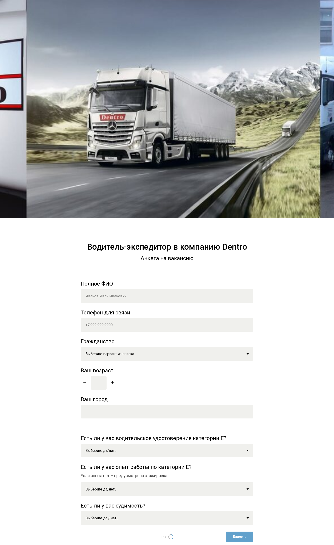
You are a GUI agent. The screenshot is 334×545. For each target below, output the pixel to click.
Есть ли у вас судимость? (113, 506)
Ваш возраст (97, 370)
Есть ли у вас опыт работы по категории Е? (136, 467)
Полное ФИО (97, 284)
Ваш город (94, 399)
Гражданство (98, 341)
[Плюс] (112, 382)
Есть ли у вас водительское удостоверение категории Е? (153, 438)
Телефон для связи (105, 312)
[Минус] (85, 382)
